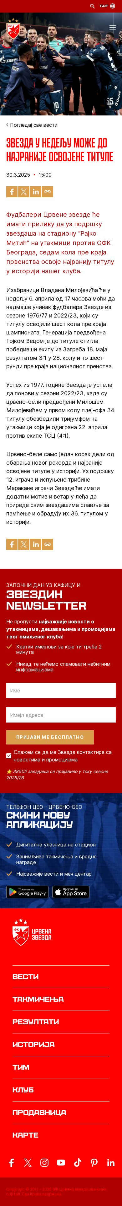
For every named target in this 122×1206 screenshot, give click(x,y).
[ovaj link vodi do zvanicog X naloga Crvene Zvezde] (28, 1163)
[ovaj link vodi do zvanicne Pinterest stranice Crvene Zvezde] (94, 1163)
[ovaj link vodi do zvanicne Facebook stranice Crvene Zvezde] (11, 1163)
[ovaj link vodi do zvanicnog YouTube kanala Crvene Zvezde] (61, 1163)
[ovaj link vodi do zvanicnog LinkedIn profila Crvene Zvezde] (111, 1163)
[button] (112, 28)
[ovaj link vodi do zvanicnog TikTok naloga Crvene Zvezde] (78, 1163)
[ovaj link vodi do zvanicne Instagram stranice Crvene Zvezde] (44, 1163)
